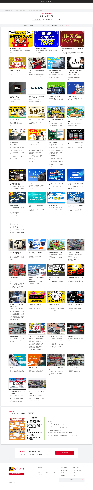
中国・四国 (40, 474)
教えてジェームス (64, 472)
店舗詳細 (31, 25)
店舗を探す (40, 467)
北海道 (39, 470)
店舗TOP (25, 25)
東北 (47, 470)
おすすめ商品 (54, 25)
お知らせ (74, 472)
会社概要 (63, 475)
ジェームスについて (77, 470)
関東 (54, 470)
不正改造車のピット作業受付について (46, 1)
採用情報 (71, 479)
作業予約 (67, 25)
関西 (54, 472)
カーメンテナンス (46, 25)
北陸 (39, 472)
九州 (47, 474)
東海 (47, 472)
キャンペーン (38, 25)
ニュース (61, 25)
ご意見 (74, 475)
